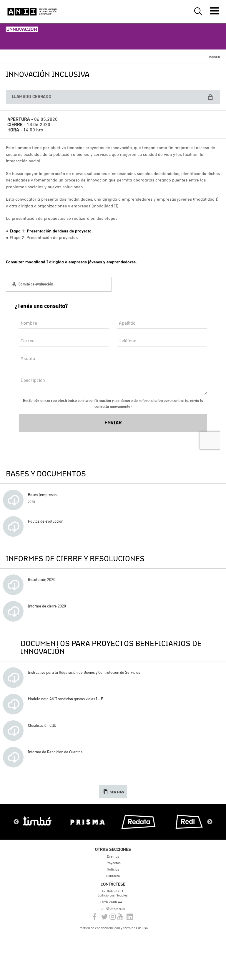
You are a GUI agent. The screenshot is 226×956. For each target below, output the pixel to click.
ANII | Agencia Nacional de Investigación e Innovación (32, 11)
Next (210, 822)
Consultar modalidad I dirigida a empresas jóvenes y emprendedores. (71, 262)
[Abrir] (214, 10)
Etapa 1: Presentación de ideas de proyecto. (51, 231)
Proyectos (113, 863)
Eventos (113, 856)
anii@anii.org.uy (113, 908)
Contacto (113, 876)
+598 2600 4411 (113, 902)
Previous (16, 822)
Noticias (113, 869)
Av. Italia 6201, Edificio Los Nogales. (113, 893)
